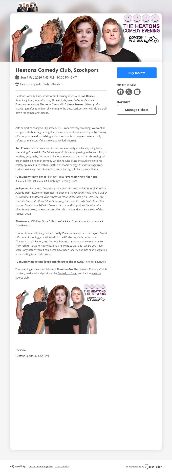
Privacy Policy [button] (62, 466)
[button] (41, 466)
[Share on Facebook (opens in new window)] (120, 91)
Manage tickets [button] (136, 110)
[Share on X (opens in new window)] (128, 91)
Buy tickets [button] (136, 73)
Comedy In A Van (67, 273)
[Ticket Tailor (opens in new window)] (153, 466)
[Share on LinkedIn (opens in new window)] (137, 91)
